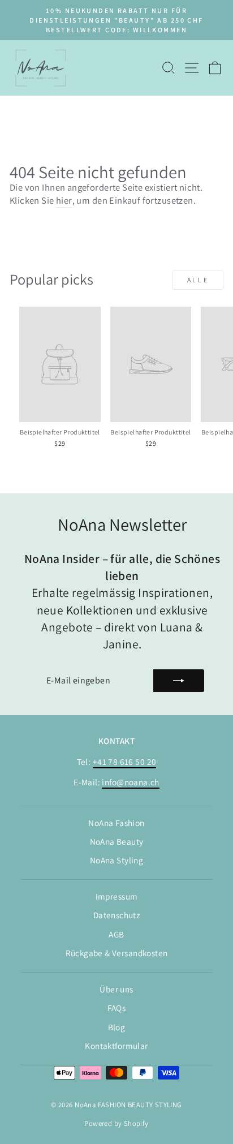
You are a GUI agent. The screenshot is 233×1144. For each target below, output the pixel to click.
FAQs (116, 1007)
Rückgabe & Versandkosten (117, 952)
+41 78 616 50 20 (125, 761)
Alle (198, 280)
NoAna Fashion (116, 822)
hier (64, 200)
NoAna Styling (116, 860)
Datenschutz (116, 915)
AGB (116, 934)
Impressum (117, 896)
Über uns (116, 989)
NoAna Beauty (117, 841)
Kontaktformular (116, 1045)
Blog (117, 1027)
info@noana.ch (130, 782)
